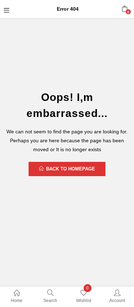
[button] (124, 9)
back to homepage (70, 169)
